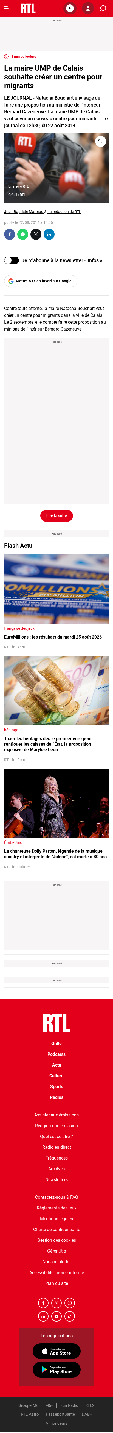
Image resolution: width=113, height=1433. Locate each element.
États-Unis (13, 842)
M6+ (49, 1405)
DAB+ (87, 1414)
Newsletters (56, 1179)
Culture (56, 1075)
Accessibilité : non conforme (56, 1272)
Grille (56, 1043)
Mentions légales (56, 1218)
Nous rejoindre (56, 1261)
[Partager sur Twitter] (35, 234)
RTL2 (89, 1405)
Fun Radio (69, 1405)
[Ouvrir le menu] (6, 8)
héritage (11, 730)
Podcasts (56, 1054)
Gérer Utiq (56, 1251)
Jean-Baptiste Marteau (24, 211)
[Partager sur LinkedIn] (49, 234)
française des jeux (19, 628)
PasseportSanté (60, 1414)
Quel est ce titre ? (56, 1136)
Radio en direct (56, 1147)
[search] (103, 8)
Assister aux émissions (56, 1115)
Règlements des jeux (57, 1208)
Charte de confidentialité (56, 1229)
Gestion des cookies (56, 1240)
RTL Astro (30, 1414)
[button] (70, 8)
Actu (56, 1065)
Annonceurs (56, 1423)
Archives (56, 1168)
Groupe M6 (28, 1405)
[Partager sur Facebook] (9, 234)
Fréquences (57, 1158)
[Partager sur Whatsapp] (22, 234)
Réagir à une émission (56, 1125)
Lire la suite (56, 516)
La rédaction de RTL (64, 211)
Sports (56, 1086)
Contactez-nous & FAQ (56, 1197)
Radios (56, 1097)
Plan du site (56, 1283)
